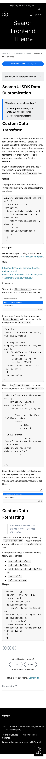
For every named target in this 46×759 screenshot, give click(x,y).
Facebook (4, 648)
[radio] (15, 664)
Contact (6, 715)
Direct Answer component (31, 256)
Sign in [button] (38, 15)
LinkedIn (14, 648)
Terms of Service (10, 734)
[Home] (5, 16)
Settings (6, 738)
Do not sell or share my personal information (22, 742)
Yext (4, 726)
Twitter (9, 648)
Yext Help (6, 54)
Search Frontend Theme (22, 54)
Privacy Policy (28, 734)
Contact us (34, 677)
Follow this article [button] (23, 64)
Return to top (8, 686)
